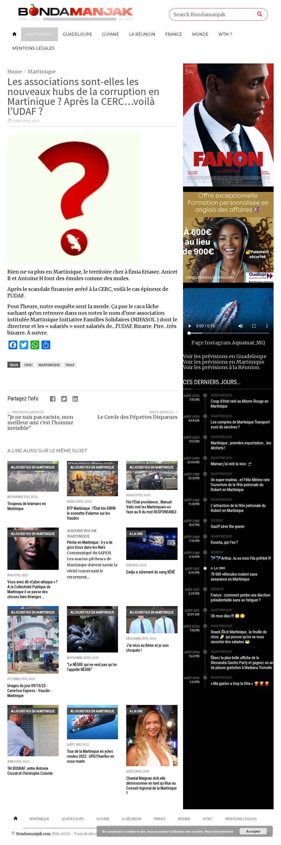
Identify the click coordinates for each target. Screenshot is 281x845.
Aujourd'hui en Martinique (33, 467)
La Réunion (142, 34)
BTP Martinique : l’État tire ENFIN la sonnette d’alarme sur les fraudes (91, 513)
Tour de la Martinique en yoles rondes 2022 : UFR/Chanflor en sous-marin (90, 756)
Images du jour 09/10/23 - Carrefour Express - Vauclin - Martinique (29, 691)
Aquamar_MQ (248, 342)
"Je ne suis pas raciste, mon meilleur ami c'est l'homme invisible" (40, 422)
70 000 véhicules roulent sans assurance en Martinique (234, 577)
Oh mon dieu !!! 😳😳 (228, 615)
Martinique (39, 34)
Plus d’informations (219, 831)
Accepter (253, 831)
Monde (200, 34)
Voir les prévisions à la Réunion (221, 367)
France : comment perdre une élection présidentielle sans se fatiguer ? (240, 598)
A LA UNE (136, 534)
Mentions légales (33, 48)
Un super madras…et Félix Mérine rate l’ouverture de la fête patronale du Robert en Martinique (240, 484)
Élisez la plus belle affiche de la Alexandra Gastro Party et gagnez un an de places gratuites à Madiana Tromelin (242, 662)
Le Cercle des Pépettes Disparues (137, 417)
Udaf (70, 365)
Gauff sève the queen (228, 526)
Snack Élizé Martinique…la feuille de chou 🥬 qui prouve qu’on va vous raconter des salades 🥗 (239, 636)
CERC (28, 365)
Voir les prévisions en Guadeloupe (224, 356)
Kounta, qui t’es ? (224, 542)
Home (14, 71)
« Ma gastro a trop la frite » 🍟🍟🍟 (240, 683)
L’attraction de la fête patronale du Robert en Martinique (238, 508)
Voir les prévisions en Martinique (223, 362)
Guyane (110, 34)
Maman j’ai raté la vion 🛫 (231, 463)
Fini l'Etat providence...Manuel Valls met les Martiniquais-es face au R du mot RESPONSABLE (151, 507)
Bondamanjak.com (33, 834)
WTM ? (225, 34)
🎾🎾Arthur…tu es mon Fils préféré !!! (241, 558)
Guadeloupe (77, 34)
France (173, 34)
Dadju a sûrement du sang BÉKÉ (150, 572)
